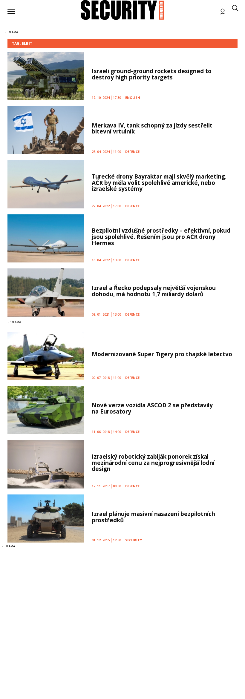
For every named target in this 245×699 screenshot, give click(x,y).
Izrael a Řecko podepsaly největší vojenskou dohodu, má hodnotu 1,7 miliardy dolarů (154, 291)
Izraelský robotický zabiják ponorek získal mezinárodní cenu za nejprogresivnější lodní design (153, 463)
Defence (132, 151)
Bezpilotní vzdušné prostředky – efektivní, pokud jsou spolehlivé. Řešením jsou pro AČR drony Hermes (161, 237)
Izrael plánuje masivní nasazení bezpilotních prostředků (153, 517)
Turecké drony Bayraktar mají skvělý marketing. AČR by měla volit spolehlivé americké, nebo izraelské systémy (159, 183)
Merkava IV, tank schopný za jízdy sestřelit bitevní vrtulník (152, 129)
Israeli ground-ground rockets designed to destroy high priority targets (152, 74)
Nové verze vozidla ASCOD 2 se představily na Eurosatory (152, 408)
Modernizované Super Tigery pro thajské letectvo (162, 354)
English (132, 97)
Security (133, 540)
